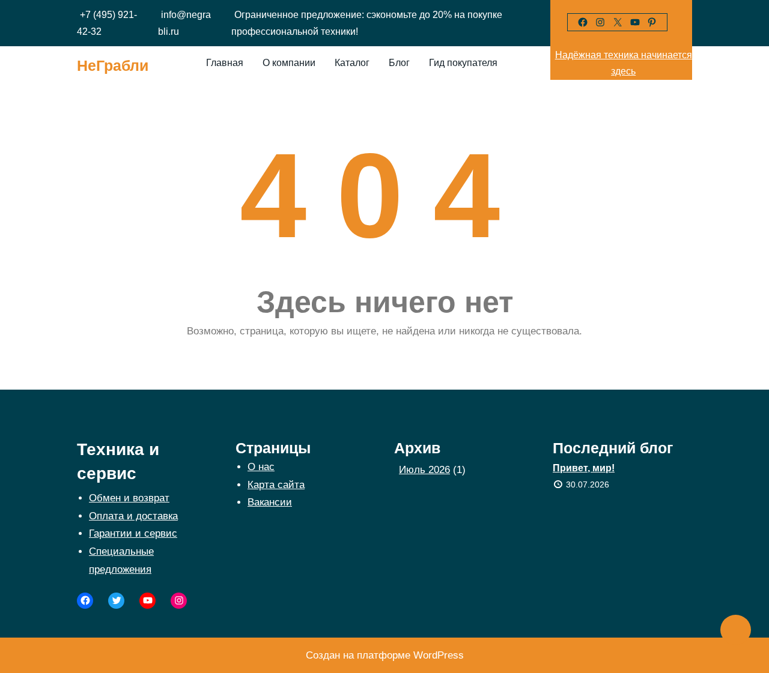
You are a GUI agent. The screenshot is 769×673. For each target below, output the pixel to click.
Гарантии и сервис (133, 533)
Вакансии (270, 502)
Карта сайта (276, 484)
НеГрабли (112, 65)
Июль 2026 (424, 469)
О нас (261, 466)
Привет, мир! (584, 468)
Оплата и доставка (133, 516)
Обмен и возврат (129, 498)
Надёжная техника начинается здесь (623, 63)
